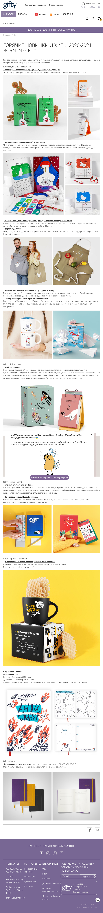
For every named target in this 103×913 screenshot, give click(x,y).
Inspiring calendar (12, 367)
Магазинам (29, 876)
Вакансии (28, 886)
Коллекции (68, 14)
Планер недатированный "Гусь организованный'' (26, 298)
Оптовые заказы (56, 5)
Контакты (46, 878)
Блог (44, 874)
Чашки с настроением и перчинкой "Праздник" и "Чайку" (29, 290)
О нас (44, 869)
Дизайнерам (30, 881)
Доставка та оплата (51, 883)
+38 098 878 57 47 (14, 872)
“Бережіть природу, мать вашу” (58, 221)
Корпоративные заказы (35, 5)
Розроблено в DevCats (87, 907)
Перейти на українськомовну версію (49, 477)
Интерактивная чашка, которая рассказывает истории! (30, 562)
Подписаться (88, 876)
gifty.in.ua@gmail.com (15, 898)
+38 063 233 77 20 (93, 4)
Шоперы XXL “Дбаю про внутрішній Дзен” (23, 221)
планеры (27, 764)
